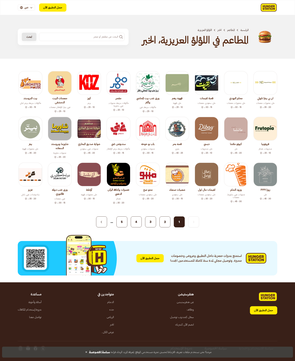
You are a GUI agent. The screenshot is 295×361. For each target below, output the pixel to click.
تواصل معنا (35, 317)
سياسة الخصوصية (99, 352)
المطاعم (231, 30)
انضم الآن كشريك (184, 324)
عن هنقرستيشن (185, 302)
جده (111, 309)
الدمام (110, 302)
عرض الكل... (107, 332)
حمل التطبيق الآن (52, 7)
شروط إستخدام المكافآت (29, 309)
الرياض (110, 317)
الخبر (219, 30)
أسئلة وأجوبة (35, 302)
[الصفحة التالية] (101, 221)
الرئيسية (244, 30)
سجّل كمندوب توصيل (182, 317)
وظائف (190, 309)
